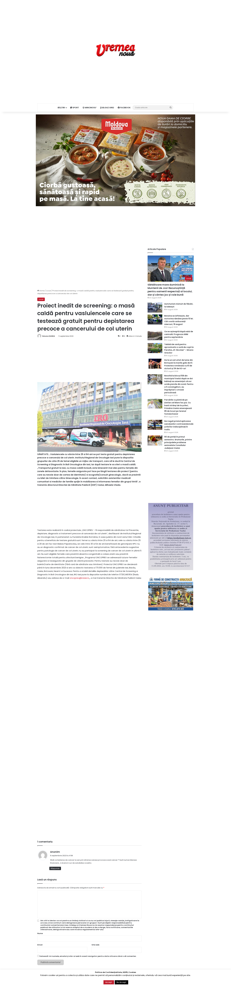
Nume (40, 933)
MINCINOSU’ (90, 107)
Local (48, 290)
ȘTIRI (62, 107)
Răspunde (55, 868)
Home (42, 290)
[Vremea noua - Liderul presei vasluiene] (115, 50)
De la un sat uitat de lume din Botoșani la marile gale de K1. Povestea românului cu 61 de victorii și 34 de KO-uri (178, 364)
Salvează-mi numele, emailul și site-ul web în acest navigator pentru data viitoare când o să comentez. (87, 956)
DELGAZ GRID (107, 107)
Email (40, 945)
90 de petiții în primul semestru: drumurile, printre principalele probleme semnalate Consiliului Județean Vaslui (178, 442)
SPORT (75, 107)
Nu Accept (121, 982)
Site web (95, 945)
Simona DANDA (48, 336)
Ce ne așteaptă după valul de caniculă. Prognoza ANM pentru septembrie (178, 334)
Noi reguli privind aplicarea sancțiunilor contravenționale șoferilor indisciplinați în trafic (178, 425)
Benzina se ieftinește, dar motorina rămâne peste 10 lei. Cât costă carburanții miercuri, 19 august (178, 320)
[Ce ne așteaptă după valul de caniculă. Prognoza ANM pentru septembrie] (155, 335)
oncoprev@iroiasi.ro (79, 578)
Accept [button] (108, 982)
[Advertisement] (115, 19)
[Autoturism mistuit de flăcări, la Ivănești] (155, 308)
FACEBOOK (125, 107)
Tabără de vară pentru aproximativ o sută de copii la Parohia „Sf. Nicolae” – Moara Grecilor (179, 348)
